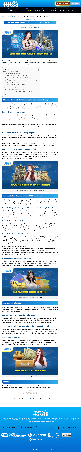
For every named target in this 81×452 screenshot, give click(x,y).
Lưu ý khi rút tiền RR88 (10, 87)
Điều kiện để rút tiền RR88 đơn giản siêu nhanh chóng (18, 72)
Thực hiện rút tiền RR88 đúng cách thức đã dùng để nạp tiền (21, 91)
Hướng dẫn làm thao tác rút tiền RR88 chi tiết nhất (17, 79)
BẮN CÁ (55, 11)
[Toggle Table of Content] (36, 69)
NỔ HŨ (50, 11)
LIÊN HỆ (73, 11)
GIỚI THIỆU (18, 11)
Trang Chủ (9, 11)
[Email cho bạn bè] (30, 393)
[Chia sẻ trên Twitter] (27, 393)
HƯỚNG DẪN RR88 (11, 16)
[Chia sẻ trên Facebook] (24, 393)
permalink (47, 398)
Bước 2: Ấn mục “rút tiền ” (13, 82)
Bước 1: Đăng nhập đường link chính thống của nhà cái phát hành (22, 80)
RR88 (3, 418)
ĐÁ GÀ (62, 11)
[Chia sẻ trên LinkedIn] (36, 393)
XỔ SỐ (67, 11)
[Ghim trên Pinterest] (33, 393)
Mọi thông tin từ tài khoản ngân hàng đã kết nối (18, 77)
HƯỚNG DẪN (27, 11)
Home (2, 16)
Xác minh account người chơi (13, 73)
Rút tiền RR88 (6, 60)
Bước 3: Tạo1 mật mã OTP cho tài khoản (16, 84)
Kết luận (6, 95)
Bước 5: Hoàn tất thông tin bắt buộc (15, 86)
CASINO (35, 11)
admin (37, 27)
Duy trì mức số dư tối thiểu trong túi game (17, 75)
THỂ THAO (42, 11)
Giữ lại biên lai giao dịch (12, 93)
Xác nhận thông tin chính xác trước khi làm (17, 89)
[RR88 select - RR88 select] (10, 3)
